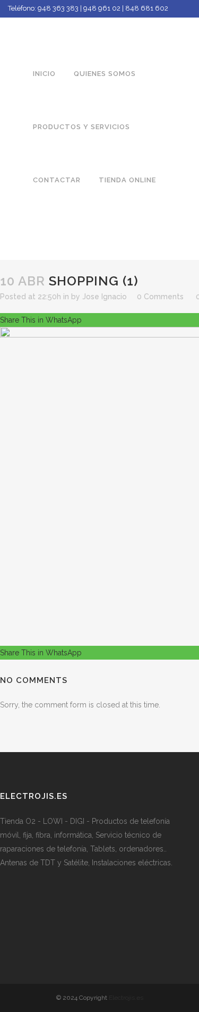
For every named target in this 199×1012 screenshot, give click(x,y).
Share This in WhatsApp (41, 320)
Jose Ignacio (104, 296)
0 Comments (160, 296)
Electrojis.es (126, 997)
